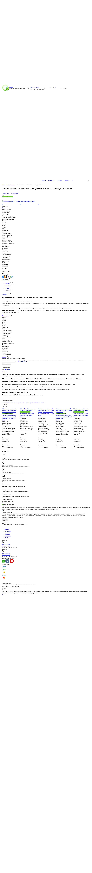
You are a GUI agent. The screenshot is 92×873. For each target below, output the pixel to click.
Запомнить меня (6, 367)
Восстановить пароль (22, 361)
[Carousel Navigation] (46, 199)
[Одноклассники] (5, 277)
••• (72, 180)
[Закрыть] (70, 1)
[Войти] (88, 180)
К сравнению (9, 274)
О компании (8, 536)
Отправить (4, 589)
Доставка (59, 180)
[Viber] (8, 277)
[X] (6, 277)
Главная (44, 180)
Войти (3, 369)
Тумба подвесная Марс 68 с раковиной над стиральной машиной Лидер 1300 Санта (9, 417)
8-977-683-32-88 (6, 546)
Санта (3, 208)
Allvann (11, 87)
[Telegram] (12, 277)
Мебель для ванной (11, 184)
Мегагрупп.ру (4, 594)
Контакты (67, 180)
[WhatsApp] (10, 277)
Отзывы (7, 537)
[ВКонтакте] (3, 277)
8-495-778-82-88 (34, 87)
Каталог (65, 88)
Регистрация (7, 369)
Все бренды (51, 180)
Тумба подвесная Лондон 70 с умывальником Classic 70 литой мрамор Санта (64, 417)
